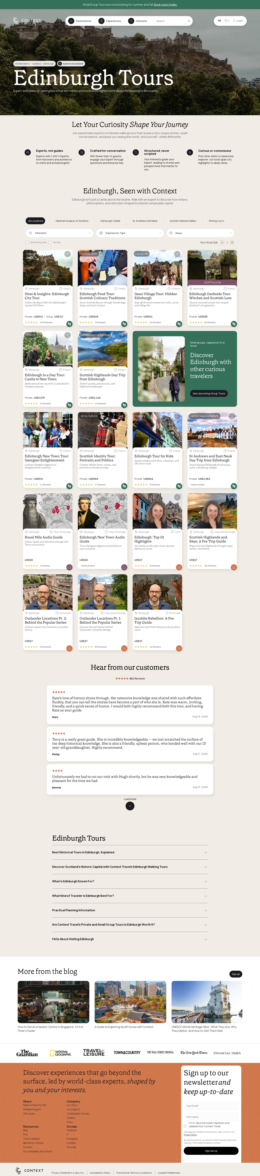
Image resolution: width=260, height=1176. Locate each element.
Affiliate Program (32, 1109)
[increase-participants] (232, 242)
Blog (25, 1130)
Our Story (72, 1105)
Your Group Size (208, 242)
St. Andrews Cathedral (144, 220)
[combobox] (59, 233)
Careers (71, 1117)
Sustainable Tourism (78, 1113)
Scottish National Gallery (183, 220)
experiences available (71, 63)
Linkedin (71, 1143)
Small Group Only (38, 242)
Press (70, 1122)
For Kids (57, 242)
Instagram (72, 1138)
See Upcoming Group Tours (209, 393)
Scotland (36, 63)
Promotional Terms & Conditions (134, 1172)
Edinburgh (49, 63)
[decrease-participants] (222, 242)
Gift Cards (28, 1113)
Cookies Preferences (169, 1172)
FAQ (25, 1134)
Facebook (72, 1130)
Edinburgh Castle (110, 220)
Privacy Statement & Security (68, 1172)
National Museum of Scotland (72, 220)
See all (236, 974)
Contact (27, 1147)
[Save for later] (67, 254)
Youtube (71, 1147)
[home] (28, 24)
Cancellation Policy (100, 1172)
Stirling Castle (216, 220)
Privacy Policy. (190, 1134)
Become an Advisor (33, 1143)
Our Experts (73, 1109)
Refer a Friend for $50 (35, 1105)
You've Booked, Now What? (38, 1151)
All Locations (35, 220)
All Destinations (22, 63)
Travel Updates (31, 1138)
